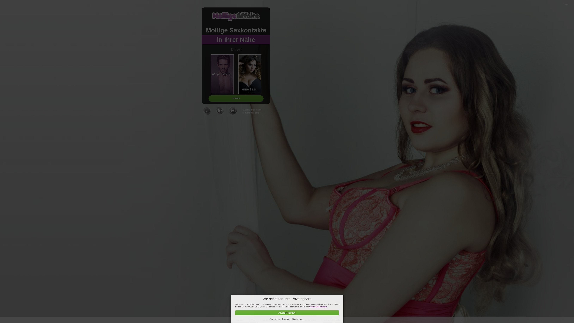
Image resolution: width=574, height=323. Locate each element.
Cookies (287, 319)
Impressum (298, 319)
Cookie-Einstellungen (318, 307)
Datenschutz (275, 319)
